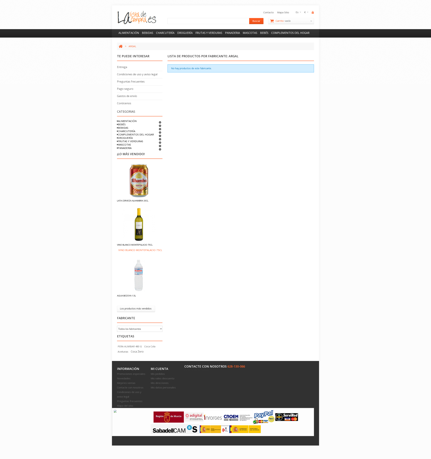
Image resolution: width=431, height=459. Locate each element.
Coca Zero (137, 351)
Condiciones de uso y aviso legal (137, 74)
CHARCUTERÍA (165, 33)
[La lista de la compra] (137, 17)
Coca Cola (149, 346)
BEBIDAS (147, 33)
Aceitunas (123, 351)
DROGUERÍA (185, 33)
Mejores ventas (126, 383)
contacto (268, 12)
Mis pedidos (158, 373)
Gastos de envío (127, 96)
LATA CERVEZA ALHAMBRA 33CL (132, 200)
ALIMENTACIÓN (129, 33)
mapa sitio (283, 12)
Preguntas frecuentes (131, 81)
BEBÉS (264, 33)
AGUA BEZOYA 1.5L (126, 295)
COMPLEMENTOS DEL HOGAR (290, 33)
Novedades (123, 378)
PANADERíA (232, 33)
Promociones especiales (131, 373)
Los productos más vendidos (136, 308)
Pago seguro (125, 89)
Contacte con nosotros (130, 387)
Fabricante (126, 318)
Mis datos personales (163, 387)
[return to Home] (121, 46)
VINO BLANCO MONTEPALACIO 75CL (135, 244)
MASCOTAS (250, 33)
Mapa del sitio (125, 405)
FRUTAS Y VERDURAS (208, 33)
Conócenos (124, 103)
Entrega (122, 67)
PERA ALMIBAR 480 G (130, 346)
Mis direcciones (160, 383)
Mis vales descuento (162, 378)
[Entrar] (313, 12)
